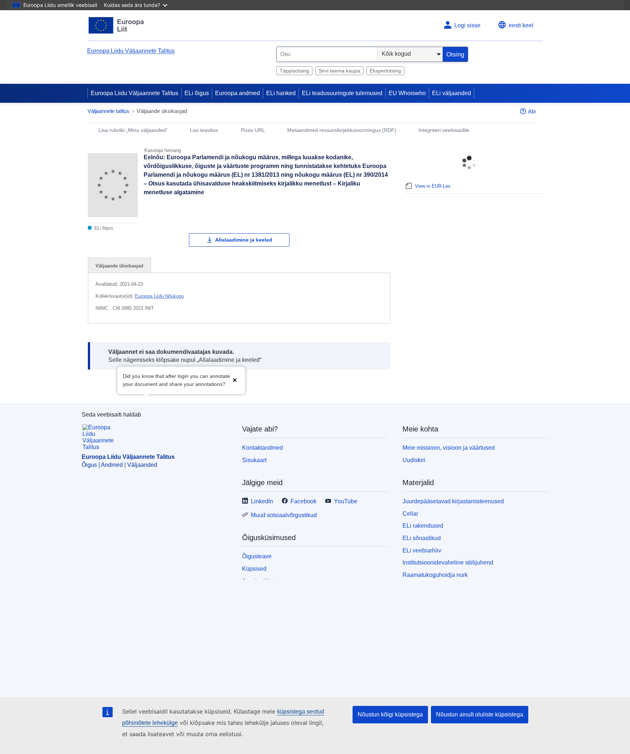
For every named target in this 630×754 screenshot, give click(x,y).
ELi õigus (196, 93)
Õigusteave (257, 556)
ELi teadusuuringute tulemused (342, 93)
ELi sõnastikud (421, 538)
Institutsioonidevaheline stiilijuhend (447, 562)
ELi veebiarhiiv (421, 550)
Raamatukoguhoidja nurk (435, 575)
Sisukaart (254, 460)
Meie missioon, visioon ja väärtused (448, 448)
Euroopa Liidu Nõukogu (159, 296)
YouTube (345, 501)
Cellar (410, 514)
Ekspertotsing (385, 71)
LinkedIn (262, 501)
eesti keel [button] (521, 25)
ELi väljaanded (451, 93)
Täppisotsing (294, 71)
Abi (532, 111)
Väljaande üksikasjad (119, 266)
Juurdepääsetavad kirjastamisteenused (453, 501)
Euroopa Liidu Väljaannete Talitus (131, 51)
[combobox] (327, 54)
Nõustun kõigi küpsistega (390, 714)
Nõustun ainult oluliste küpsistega (479, 714)
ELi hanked (281, 93)
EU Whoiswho (407, 93)
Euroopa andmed (237, 93)
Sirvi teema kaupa (339, 71)
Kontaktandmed (262, 448)
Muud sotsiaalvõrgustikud (284, 515)
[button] (235, 379)
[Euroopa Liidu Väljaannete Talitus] (116, 25)
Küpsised (254, 569)
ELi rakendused (422, 526)
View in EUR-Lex (433, 186)
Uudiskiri (413, 460)
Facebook (303, 501)
